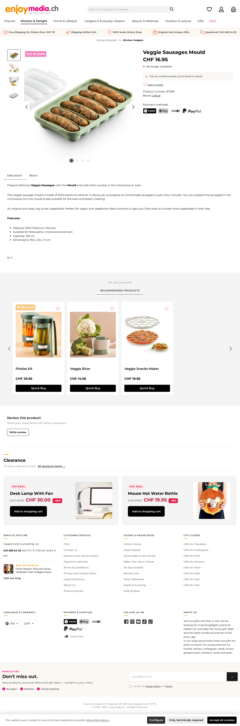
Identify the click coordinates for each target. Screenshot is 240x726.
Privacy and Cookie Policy (80, 573)
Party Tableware (134, 579)
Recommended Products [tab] (120, 290)
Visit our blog (12, 578)
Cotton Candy (132, 544)
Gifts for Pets (192, 555)
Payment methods (76, 561)
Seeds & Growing (135, 585)
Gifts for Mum (192, 567)
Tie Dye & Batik (133, 567)
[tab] (15, 175)
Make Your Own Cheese (139, 561)
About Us (69, 585)
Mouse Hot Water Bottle (153, 493)
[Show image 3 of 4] (82, 160)
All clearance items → (51, 466)
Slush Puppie (132, 550)
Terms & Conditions (76, 567)
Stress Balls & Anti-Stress (139, 555)
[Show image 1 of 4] (71, 160)
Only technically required (186, 720)
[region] (71, 107)
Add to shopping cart (28, 511)
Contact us (70, 550)
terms (169, 686)
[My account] (221, 9)
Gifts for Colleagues (196, 550)
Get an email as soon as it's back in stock (176, 76)
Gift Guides (192, 535)
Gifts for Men (192, 585)
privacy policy (153, 686)
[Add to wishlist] (57, 308)
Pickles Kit (24, 369)
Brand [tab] (33, 175)
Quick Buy (38, 388)
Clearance (15, 460)
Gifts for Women (194, 561)
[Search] (172, 9)
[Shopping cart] (232, 9)
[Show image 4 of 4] (88, 160)
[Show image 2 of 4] (77, 160)
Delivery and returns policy (81, 555)
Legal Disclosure (74, 579)
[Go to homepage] (32, 9)
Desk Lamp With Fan (31, 493)
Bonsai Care (131, 573)
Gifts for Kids (192, 573)
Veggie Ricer (80, 369)
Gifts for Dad (192, 579)
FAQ (66, 544)
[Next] (133, 107)
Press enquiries (73, 591)
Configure (156, 720)
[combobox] (127, 9)
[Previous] (26, 107)
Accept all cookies (222, 720)
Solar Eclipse (132, 591)
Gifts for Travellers (195, 544)
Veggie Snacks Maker (141, 369)
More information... (98, 720)
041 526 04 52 (12, 550)
